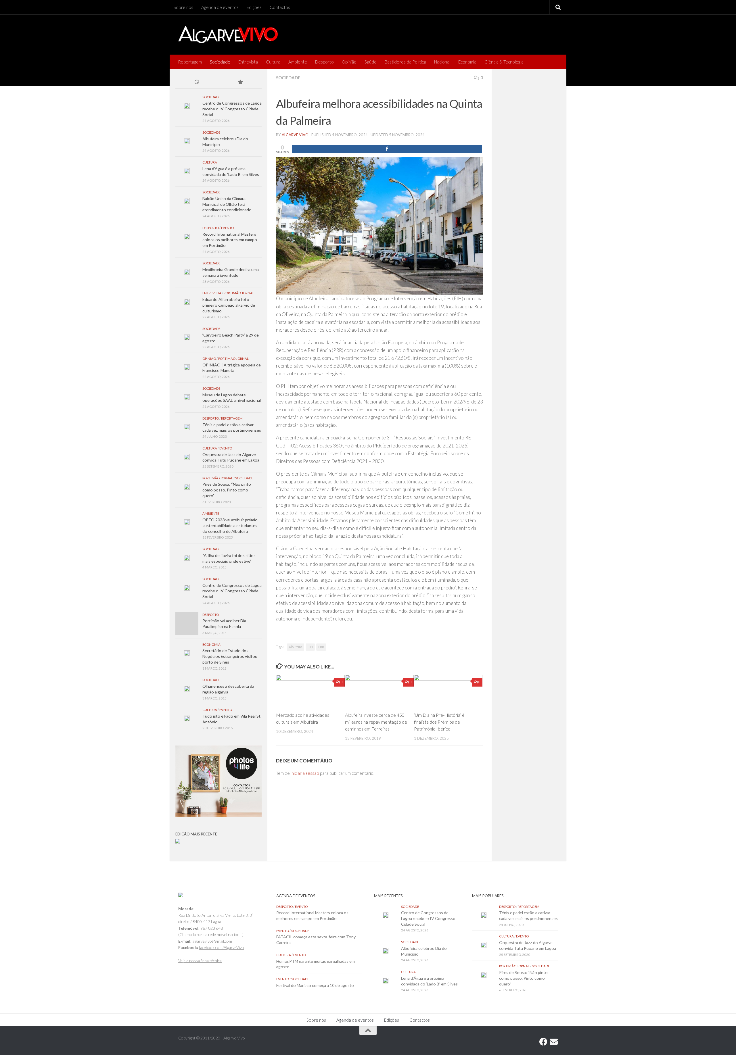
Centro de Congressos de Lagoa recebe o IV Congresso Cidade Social (232, 109)
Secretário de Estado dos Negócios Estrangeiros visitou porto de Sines (229, 656)
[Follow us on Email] (554, 1042)
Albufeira (295, 647)
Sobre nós (183, 7)
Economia (467, 61)
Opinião (349, 61)
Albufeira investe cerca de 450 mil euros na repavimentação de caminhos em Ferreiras (376, 721)
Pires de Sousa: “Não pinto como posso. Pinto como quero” (226, 490)
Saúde (371, 61)
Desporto (324, 61)
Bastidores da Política (405, 61)
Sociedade (220, 61)
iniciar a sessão (305, 773)
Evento (227, 228)
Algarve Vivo (295, 134)
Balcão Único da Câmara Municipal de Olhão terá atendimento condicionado (227, 204)
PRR (321, 647)
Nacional (442, 61)
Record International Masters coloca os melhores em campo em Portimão (229, 240)
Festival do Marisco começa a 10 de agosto (315, 985)
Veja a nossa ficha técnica (200, 960)
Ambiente (297, 61)
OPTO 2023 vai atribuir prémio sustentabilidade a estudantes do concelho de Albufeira (230, 525)
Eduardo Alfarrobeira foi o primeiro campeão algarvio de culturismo (228, 305)
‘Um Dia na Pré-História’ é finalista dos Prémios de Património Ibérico (439, 721)
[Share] (387, 149)
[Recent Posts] (196, 82)
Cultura (273, 61)
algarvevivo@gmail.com (212, 941)
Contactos (280, 7)
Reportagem (190, 61)
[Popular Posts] (240, 82)
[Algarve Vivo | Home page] (228, 34)
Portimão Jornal (239, 293)
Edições (254, 7)
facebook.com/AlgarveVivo (221, 947)
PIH (310, 647)
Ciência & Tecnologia (504, 61)
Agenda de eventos (220, 7)
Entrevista (248, 61)
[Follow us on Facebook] (543, 1042)
